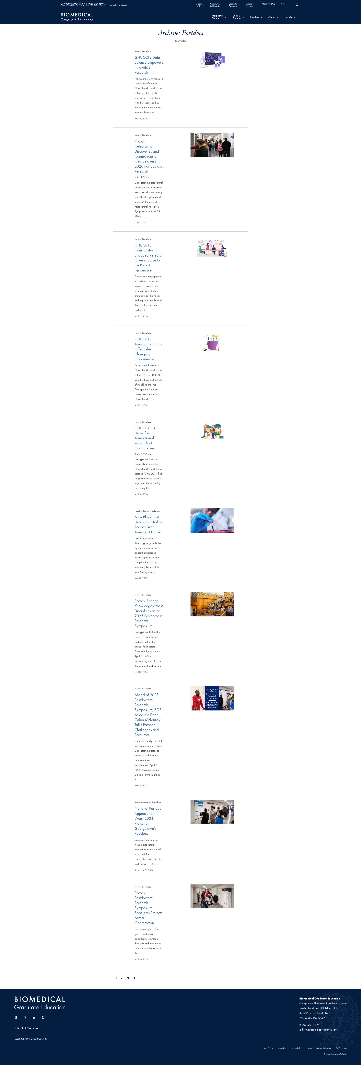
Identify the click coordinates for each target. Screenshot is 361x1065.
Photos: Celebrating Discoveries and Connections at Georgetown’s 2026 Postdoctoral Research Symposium (149, 159)
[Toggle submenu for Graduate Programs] (238, 5)
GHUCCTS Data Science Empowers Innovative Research (149, 65)
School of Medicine (118, 4)
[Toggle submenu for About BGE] (203, 5)
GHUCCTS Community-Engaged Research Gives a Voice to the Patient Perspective (149, 258)
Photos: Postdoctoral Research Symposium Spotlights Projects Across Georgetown (148, 907)
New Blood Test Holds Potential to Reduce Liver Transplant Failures (148, 524)
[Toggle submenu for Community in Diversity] (221, 5)
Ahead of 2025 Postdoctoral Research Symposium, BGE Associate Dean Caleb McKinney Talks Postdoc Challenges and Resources (148, 714)
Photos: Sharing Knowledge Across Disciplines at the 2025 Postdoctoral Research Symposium (149, 613)
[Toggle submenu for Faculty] (294, 17)
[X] (25, 1017)
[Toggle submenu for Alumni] (277, 17)
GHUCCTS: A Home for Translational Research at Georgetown (145, 438)
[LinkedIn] (16, 1017)
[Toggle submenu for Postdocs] (261, 17)
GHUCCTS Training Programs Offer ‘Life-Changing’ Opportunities (148, 349)
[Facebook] (43, 1017)
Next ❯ (131, 978)
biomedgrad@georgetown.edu (319, 1029)
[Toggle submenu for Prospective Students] (225, 17)
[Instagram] (34, 1017)
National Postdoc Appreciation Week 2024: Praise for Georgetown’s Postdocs (148, 821)
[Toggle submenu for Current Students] (243, 17)
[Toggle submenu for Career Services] (255, 5)
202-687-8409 (310, 1025)
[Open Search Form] (297, 5)
